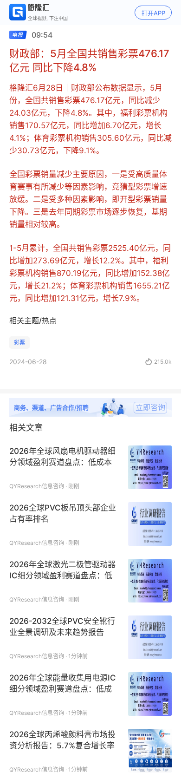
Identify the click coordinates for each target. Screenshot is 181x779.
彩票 (19, 342)
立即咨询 (150, 407)
